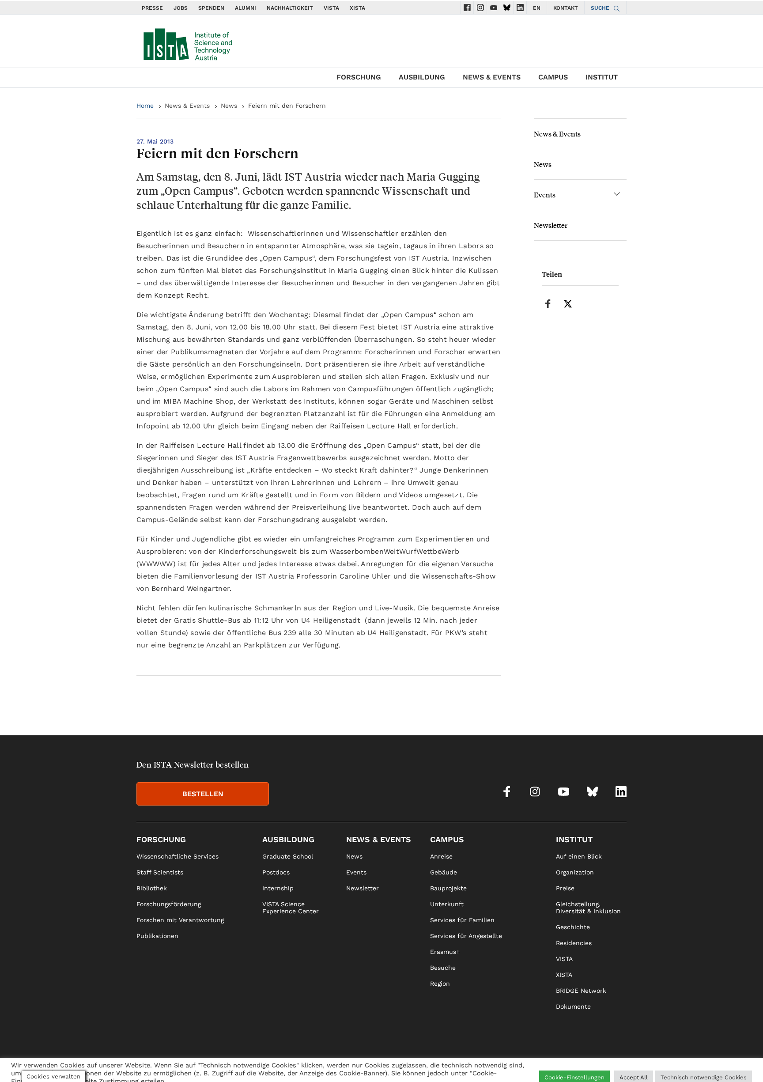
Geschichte (573, 927)
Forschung (358, 77)
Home (145, 105)
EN (536, 8)
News (229, 105)
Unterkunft (447, 904)
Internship (278, 888)
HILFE (507, 1062)
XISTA (357, 8)
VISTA (331, 8)
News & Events (492, 77)
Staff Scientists (159, 872)
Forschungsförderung (168, 904)
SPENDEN (211, 8)
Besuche (443, 967)
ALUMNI (245, 8)
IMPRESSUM (539, 1062)
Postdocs (276, 872)
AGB (620, 1062)
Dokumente (573, 1006)
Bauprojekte (448, 888)
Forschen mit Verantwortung (180, 919)
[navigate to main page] (187, 42)
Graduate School (287, 856)
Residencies (574, 942)
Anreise (441, 856)
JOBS (181, 8)
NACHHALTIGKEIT (290, 8)
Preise (565, 888)
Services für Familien (462, 919)
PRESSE (152, 8)
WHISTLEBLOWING (464, 1062)
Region (440, 983)
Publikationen (157, 935)
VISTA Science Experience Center (290, 907)
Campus (553, 77)
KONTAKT (565, 8)
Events (544, 194)
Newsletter (550, 225)
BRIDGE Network (581, 990)
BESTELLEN (202, 794)
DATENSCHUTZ (586, 1062)
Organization (575, 872)
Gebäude (443, 872)
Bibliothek (151, 888)
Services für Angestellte (466, 935)
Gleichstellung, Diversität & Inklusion (588, 907)
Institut (601, 77)
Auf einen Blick (579, 856)
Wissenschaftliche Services (177, 856)
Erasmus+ (445, 951)
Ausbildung (422, 77)
